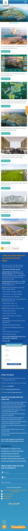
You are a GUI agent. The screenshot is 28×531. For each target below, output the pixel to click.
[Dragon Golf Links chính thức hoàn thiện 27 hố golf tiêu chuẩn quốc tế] (14, 172)
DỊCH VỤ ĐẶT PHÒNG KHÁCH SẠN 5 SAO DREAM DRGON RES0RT (15, 491)
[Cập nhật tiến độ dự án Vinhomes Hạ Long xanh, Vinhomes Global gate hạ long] (14, 118)
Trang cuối (15, 248)
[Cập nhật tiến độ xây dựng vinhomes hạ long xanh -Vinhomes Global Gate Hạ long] (14, 36)
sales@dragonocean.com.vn (13, 389)
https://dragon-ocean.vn (17, 341)
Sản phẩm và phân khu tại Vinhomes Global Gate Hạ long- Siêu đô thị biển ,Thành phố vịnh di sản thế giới (13, 102)
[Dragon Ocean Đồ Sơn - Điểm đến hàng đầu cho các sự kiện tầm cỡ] (14, 200)
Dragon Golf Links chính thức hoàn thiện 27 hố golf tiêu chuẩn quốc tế (14, 184)
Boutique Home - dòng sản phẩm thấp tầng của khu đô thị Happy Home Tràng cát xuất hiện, (13, 238)
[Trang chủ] (5, 3)
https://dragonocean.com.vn (14, 392)
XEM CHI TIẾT (5, 51)
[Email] (26, 113)
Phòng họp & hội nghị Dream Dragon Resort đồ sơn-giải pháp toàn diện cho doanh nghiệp (13, 156)
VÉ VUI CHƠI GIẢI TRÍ (8, 496)
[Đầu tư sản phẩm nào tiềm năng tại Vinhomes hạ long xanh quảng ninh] (14, 63)
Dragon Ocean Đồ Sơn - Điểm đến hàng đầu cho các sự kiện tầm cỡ (13, 211)
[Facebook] (26, 107)
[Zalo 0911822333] (4, 522)
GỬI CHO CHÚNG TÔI (14, 364)
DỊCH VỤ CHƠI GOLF (8, 494)
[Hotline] (26, 110)
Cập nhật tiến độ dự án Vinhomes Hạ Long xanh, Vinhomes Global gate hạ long (13, 129)
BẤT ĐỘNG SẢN (7, 498)
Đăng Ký (14, 503)
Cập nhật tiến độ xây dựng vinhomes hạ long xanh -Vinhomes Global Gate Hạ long (13, 47)
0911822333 (11, 386)
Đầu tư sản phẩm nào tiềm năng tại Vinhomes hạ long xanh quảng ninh (13, 74)
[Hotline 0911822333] (4, 526)
